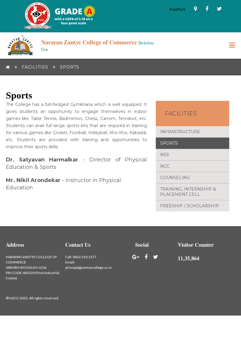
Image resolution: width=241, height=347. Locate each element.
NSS (164, 154)
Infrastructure (180, 131)
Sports (169, 143)
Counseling (175, 177)
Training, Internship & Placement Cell (188, 191)
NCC (165, 166)
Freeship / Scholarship (189, 205)
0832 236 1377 (84, 257)
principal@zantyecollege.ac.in (88, 267)
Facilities (181, 113)
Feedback (177, 9)
